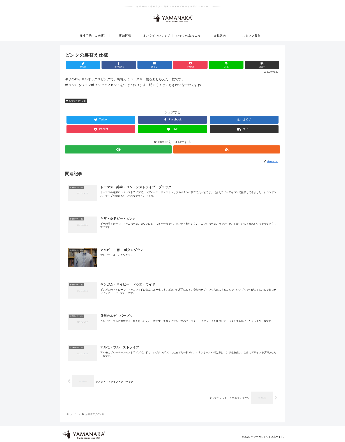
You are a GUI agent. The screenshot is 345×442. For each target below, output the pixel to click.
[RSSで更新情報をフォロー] (226, 149)
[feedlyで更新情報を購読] (118, 149)
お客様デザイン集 (77, 100)
